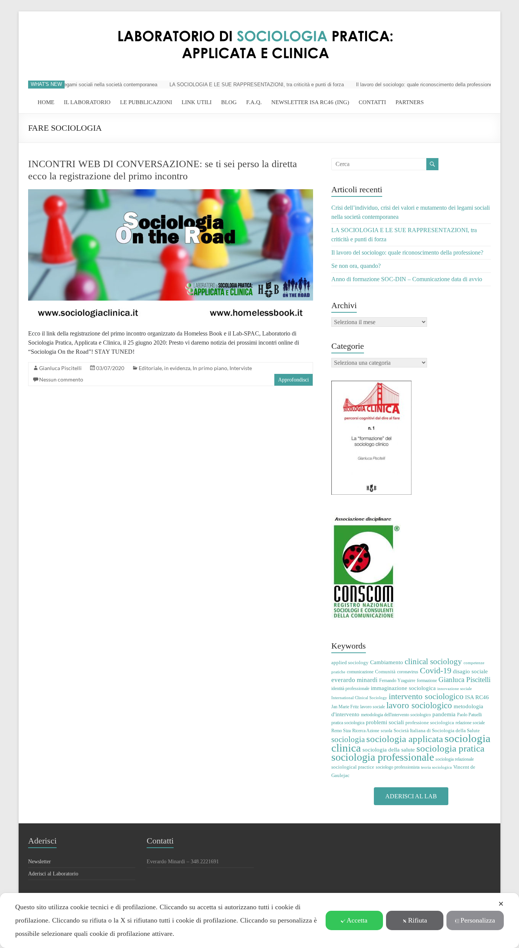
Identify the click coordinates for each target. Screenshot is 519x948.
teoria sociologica (436, 767)
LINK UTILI (197, 102)
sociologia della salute (388, 749)
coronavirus (407, 671)
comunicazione (360, 671)
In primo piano (210, 368)
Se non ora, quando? (356, 266)
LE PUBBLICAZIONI (146, 102)
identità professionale (350, 688)
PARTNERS (410, 102)
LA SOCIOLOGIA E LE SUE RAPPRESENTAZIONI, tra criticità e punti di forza (244, 84)
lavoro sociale (372, 706)
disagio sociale (470, 671)
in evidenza (177, 368)
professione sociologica (429, 722)
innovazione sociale (454, 689)
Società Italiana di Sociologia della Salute (437, 730)
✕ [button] (501, 904)
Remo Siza (341, 730)
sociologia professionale (382, 757)
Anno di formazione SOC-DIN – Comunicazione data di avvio (406, 279)
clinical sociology (433, 661)
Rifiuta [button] (417, 920)
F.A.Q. (254, 102)
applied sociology (350, 662)
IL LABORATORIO (87, 102)
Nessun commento (61, 379)
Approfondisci (293, 380)
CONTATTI (372, 102)
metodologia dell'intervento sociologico (396, 714)
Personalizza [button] (477, 920)
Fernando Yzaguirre (397, 680)
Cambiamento (386, 662)
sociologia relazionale (454, 759)
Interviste (240, 368)
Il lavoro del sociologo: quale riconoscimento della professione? (413, 84)
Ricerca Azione (365, 730)
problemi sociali (385, 722)
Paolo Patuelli (469, 714)
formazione (427, 680)
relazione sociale (470, 722)
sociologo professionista (397, 767)
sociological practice (352, 767)
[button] (411, 796)
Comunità (385, 671)
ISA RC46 (477, 697)
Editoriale (150, 368)
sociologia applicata (404, 739)
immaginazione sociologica (403, 688)
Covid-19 (435, 670)
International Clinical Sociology (359, 698)
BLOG (229, 102)
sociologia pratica (450, 748)
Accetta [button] (357, 920)
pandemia (444, 714)
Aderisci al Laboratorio (53, 874)
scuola (386, 730)
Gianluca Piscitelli (60, 368)
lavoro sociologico (419, 705)
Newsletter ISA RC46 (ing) (310, 102)
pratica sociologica (347, 722)
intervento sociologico (426, 696)
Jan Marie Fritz (345, 706)
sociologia (348, 739)
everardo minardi (354, 680)
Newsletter (39, 861)
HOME (46, 102)
